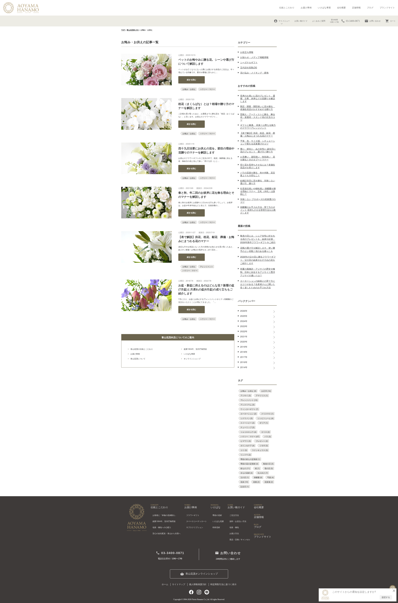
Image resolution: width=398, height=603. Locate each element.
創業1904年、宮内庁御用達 (195, 349)
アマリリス (262, 395)
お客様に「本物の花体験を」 (165, 515)
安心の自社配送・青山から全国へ (166, 533)
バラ (267, 436)
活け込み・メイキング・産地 (254, 72)
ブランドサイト (387, 8)
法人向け (263, 472)
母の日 (269, 468)
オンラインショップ (192, 358)
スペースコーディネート (196, 521)
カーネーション (248, 413)
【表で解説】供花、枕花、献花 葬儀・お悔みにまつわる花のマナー (257, 134)
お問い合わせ (373, 21)
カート (390, 21)
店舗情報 (356, 8)
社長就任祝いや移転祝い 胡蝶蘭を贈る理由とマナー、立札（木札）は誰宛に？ (258, 191)
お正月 (266, 391)
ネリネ (265, 432)
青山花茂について (137, 358)
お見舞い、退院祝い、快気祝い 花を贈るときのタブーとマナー (257, 158)
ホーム (165, 584)
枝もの (245, 468)
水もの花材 (247, 472)
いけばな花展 (218, 521)
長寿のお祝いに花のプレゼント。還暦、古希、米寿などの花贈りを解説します (257, 98)
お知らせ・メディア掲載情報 (254, 57)
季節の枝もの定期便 (250, 459)
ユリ (244, 450)
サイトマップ (178, 584)
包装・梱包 (234, 527)
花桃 (256, 482)
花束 (244, 482)
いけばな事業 (324, 8)
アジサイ (246, 395)
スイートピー (248, 422)
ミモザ (263, 445)
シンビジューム (265, 418)
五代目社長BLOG (248, 67)
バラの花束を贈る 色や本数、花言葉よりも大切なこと (257, 174)
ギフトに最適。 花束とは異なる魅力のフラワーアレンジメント (258, 126)
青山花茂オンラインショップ (199, 574)
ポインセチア (248, 445)
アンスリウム (248, 404)
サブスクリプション (194, 527)
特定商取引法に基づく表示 (223, 584)
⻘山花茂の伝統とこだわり (141, 349)
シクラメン (247, 418)
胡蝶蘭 (258, 477)
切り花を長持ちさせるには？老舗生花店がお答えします (257, 166)
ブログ (370, 8)
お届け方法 (234, 533)
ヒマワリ (246, 441)
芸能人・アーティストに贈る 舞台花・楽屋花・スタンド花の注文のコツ (257, 117)
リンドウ (246, 454)
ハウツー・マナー (207, 89)
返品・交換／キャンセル (239, 539)
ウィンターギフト (249, 409)
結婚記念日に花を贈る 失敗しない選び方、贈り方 (257, 182)
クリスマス (267, 413)
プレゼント (262, 441)
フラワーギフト (192, 515)
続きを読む (191, 80)
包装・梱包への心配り (162, 527)
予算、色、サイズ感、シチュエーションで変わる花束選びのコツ (257, 142)
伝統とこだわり (286, 8)
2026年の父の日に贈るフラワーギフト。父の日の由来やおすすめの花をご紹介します (258, 260)
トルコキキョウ (248, 432)
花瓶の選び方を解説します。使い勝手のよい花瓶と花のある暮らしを (257, 249)
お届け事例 (306, 8)
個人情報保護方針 (197, 584)
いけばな (216, 506)
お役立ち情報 (246, 52)
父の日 (245, 477)
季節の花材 (217, 515)
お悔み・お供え (189, 89)
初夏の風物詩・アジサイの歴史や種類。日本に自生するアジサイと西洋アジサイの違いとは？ (257, 272)
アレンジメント (206, 266)
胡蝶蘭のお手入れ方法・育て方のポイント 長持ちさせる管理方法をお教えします (258, 210)
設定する (386, 597)
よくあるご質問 (318, 21)
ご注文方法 (234, 515)
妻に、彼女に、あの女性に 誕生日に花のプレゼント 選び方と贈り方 (258, 150)
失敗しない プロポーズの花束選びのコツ (258, 200)
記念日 (245, 486)
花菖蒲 (269, 482)
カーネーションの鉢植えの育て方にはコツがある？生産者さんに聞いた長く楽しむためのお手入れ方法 (257, 284)
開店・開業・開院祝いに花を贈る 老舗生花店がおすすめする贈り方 (257, 108)
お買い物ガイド (301, 21)
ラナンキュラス (260, 450)
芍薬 (270, 477)
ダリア (263, 422)
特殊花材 (216, 527)
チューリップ (248, 427)
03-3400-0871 (170, 553)
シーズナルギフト (249, 62)
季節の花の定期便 (249, 463)
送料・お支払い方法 (237, 521)
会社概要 (341, 8)
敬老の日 (268, 463)
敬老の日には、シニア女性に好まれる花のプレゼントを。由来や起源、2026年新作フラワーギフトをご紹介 (258, 239)
